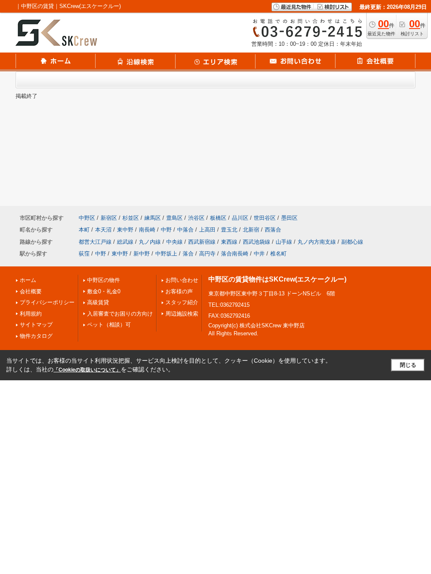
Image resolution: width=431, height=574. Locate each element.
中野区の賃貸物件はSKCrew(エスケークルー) (277, 279)
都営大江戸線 (95, 242)
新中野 (141, 253)
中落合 (185, 229)
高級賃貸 (98, 302)
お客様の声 (179, 291)
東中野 (125, 229)
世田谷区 (265, 218)
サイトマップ (36, 324)
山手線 (284, 242)
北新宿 (251, 229)
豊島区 (174, 218)
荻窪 (84, 253)
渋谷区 (196, 218)
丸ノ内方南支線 (317, 242)
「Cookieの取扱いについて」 (87, 370)
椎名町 (278, 253)
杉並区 (130, 218)
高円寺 (207, 253)
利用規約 (31, 314)
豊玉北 (229, 229)
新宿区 (109, 218)
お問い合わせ (181, 280)
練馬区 (152, 218)
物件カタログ (36, 336)
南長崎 (147, 229)
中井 (259, 253)
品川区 (240, 218)
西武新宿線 (202, 242)
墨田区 (289, 218)
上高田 (207, 229)
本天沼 (103, 229)
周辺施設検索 (181, 314)
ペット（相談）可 (109, 324)
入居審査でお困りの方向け (120, 314)
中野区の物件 (103, 280)
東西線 (229, 242)
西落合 (273, 229)
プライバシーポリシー (47, 302)
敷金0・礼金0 (103, 291)
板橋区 (218, 218)
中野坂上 (166, 253)
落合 (188, 253)
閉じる (408, 365)
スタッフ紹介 (181, 302)
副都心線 (352, 242)
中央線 (174, 242)
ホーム (28, 280)
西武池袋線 (256, 242)
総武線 (125, 242)
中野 (166, 229)
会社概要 (31, 291)
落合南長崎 (234, 253)
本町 (84, 229)
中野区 (87, 218)
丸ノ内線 (150, 242)
